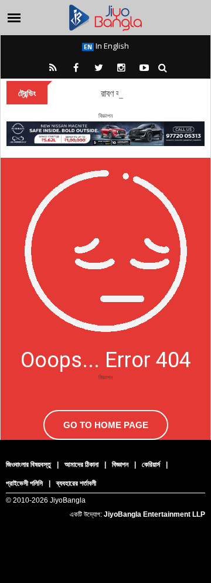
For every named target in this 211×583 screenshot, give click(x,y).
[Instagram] (121, 67)
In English (111, 45)
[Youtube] (144, 67)
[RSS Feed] (53, 67)
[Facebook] (75, 67)
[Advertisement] (105, 465)
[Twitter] (98, 67)
